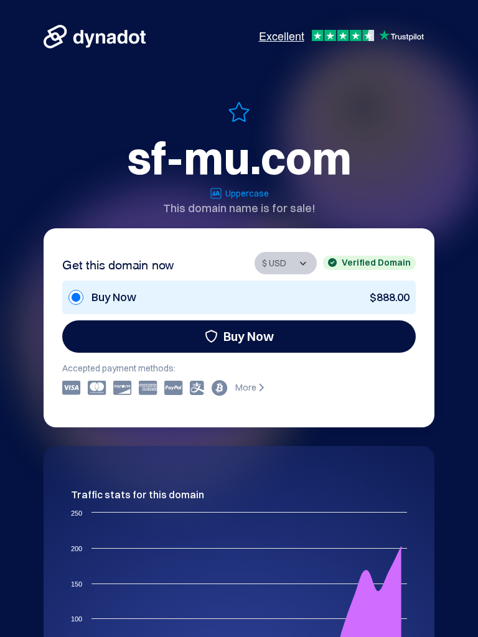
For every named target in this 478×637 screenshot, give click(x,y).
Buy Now (248, 336)
